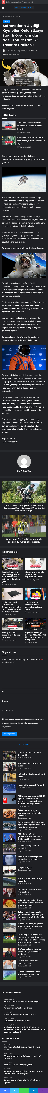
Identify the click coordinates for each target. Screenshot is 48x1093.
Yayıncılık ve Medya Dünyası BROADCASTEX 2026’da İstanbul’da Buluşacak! (35, 636)
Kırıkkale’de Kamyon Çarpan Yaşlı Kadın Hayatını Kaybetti (31, 925)
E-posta (5, 701)
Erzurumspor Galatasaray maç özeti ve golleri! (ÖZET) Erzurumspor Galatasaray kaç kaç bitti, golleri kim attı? (31, 938)
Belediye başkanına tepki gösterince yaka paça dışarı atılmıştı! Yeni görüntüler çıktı (31, 914)
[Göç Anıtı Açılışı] (9, 870)
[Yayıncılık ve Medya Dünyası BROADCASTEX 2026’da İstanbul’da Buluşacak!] (35, 624)
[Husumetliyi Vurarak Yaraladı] (9, 788)
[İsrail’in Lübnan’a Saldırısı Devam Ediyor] (9, 755)
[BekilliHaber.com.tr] (24, 7)
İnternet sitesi (7, 710)
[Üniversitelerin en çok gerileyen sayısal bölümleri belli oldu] (9, 813)
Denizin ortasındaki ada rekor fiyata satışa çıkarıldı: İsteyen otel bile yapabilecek (31, 825)
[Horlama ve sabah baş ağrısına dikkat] (9, 964)
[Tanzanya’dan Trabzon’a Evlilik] (9, 766)
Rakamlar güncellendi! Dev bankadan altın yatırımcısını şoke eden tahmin (30, 903)
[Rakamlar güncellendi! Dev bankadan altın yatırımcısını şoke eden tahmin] (9, 903)
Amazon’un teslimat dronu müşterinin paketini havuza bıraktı (29, 125)
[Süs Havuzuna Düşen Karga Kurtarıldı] (9, 881)
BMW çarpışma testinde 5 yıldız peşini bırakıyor (12, 634)
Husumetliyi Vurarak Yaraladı (31, 785)
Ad (3, 692)
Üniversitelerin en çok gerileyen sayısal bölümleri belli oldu (30, 813)
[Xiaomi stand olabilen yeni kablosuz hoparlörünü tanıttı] (35, 564)
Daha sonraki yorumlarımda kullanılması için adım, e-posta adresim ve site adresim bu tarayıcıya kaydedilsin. (23, 723)
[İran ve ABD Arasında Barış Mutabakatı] (9, 892)
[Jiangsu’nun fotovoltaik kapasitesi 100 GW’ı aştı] (9, 975)
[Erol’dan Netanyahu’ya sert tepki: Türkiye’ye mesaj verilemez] (9, 952)
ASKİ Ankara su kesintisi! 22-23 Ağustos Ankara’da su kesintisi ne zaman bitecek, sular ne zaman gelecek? (31, 800)
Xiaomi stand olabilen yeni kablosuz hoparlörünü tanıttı (35, 574)
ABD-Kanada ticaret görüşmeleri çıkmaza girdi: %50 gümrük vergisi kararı (30, 836)
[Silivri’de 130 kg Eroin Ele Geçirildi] (9, 849)
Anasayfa (8, 16)
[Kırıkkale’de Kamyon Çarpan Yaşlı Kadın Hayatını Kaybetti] (9, 927)
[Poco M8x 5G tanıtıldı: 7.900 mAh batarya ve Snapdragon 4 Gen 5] (9, 140)
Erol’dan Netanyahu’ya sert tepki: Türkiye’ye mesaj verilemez (30, 951)
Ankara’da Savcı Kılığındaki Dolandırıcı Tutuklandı (30, 857)
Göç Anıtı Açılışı (25, 867)
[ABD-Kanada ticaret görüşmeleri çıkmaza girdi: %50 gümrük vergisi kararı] (9, 837)
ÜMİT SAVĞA (10, 51)
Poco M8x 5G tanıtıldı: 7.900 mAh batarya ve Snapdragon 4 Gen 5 (31, 140)
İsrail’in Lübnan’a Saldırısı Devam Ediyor (29, 753)
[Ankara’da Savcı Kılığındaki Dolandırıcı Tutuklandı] (9, 860)
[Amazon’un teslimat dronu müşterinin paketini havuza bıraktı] (9, 125)
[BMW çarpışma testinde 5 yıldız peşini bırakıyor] (12, 624)
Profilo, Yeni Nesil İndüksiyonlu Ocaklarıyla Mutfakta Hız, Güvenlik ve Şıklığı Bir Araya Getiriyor (11, 607)
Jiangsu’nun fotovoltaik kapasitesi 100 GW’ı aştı (29, 973)
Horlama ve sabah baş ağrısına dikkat (28, 962)
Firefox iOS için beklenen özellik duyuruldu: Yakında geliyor (33, 606)
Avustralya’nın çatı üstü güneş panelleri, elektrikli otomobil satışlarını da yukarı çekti (11, 577)
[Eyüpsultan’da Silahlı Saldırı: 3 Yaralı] (9, 777)
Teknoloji (16, 16)
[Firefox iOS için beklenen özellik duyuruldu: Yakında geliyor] (35, 594)
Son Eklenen (24, 744)
